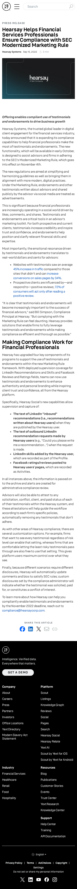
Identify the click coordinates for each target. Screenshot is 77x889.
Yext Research (50, 804)
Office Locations (12, 723)
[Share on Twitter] (38, 629)
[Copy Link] (55, 629)
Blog (44, 774)
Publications (49, 780)
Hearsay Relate (50, 741)
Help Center (48, 824)
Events (45, 792)
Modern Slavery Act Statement (15, 737)
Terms (30, 862)
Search (45, 729)
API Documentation (53, 836)
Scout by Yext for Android (57, 760)
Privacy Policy (14, 862)
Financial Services (13, 774)
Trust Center (49, 798)
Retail (5, 786)
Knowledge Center (52, 810)
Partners (7, 711)
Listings (46, 699)
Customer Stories (52, 786)
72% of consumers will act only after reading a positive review (39, 291)
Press (5, 705)
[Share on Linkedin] (30, 629)
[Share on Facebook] (22, 629)
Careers (7, 699)
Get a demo (18, 672)
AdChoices (44, 862)
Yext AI (45, 747)
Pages (45, 723)
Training (46, 830)
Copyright (61, 862)
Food (5, 792)
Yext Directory (11, 729)
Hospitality (9, 798)
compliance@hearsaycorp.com (23, 610)
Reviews (46, 711)
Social (45, 717)
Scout (44, 693)
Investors (8, 717)
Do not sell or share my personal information (38, 871)
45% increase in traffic (28, 269)
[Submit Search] (71, 6)
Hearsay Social (50, 735)
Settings (38, 867)
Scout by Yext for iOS (54, 754)
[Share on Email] (47, 629)
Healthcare (9, 780)
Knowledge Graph (52, 705)
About (6, 693)
